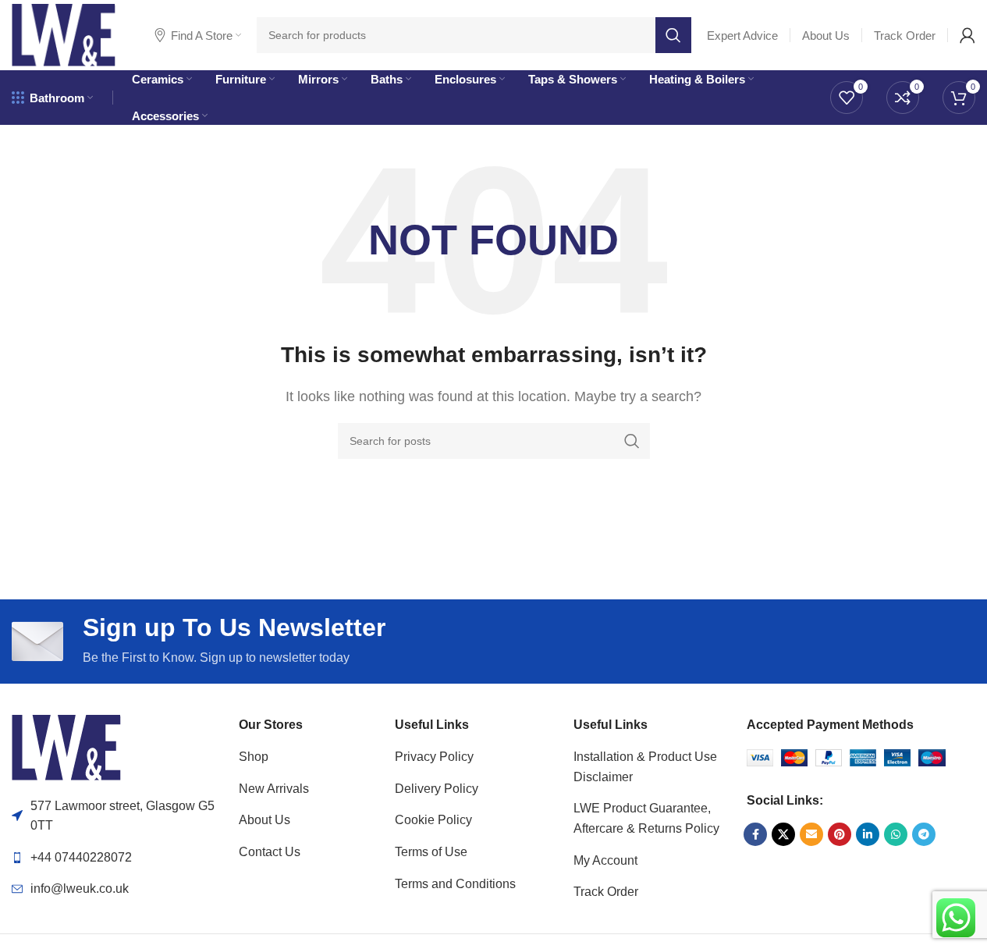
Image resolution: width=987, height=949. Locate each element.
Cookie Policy (433, 819)
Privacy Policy (434, 756)
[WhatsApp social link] (895, 834)
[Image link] (66, 746)
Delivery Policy (436, 788)
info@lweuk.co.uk (79, 888)
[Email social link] (811, 834)
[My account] (967, 35)
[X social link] (783, 834)
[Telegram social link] (924, 834)
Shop (253, 756)
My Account (605, 860)
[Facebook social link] (755, 834)
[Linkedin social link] (867, 834)
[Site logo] (63, 34)
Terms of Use (431, 851)
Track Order (605, 891)
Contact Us (269, 851)
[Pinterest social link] (839, 834)
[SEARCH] (673, 35)
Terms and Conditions (455, 883)
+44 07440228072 (81, 857)
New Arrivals (274, 788)
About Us (264, 819)
